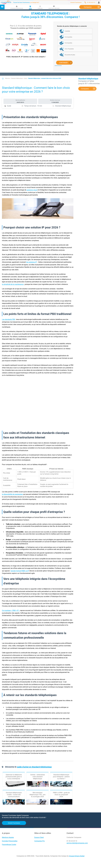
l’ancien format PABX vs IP (19, 571)
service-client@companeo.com (77, 843)
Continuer (63, 63)
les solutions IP (31, 262)
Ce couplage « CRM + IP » (11, 610)
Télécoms (7, 78)
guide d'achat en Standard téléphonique (34, 767)
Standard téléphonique (17, 78)
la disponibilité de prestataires (12, 494)
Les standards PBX (8, 319)
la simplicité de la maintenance (13, 284)
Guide (25, 78)
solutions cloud (32, 190)
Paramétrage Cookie (9, 844)
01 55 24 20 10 (72, 841)
